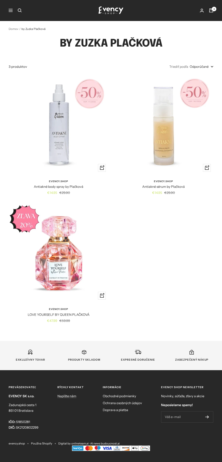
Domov (13, 29)
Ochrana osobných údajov (122, 403)
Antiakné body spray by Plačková (58, 187)
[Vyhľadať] (20, 10)
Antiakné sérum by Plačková (163, 187)
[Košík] (211, 10)
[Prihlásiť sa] (202, 10)
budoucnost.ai (110, 443)
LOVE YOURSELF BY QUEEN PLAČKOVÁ (59, 315)
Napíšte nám (66, 396)
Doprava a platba (115, 410)
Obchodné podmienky (119, 396)
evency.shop (58, 181)
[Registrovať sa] (207, 416)
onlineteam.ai (80, 443)
